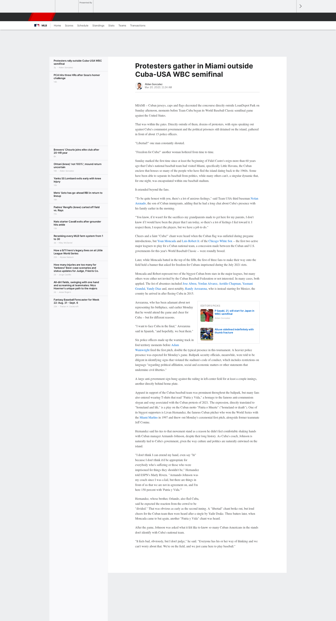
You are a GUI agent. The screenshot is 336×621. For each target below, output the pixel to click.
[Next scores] (300, 6)
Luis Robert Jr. (191, 241)
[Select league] (44, 6)
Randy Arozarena (196, 288)
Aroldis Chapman (230, 283)
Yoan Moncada (166, 241)
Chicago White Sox (220, 241)
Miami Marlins (149, 417)
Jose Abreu (189, 283)
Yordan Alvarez (207, 283)
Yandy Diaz (154, 288)
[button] (291, 17)
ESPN (42, 17)
